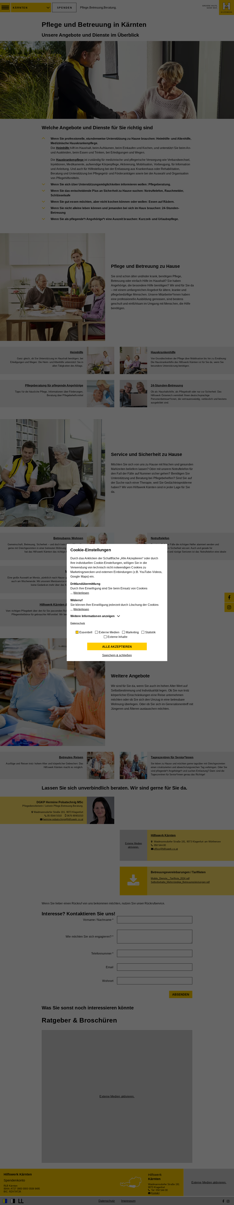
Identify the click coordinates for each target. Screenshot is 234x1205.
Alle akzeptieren (117, 646)
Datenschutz (77, 623)
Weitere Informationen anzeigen (92, 616)
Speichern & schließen (117, 655)
